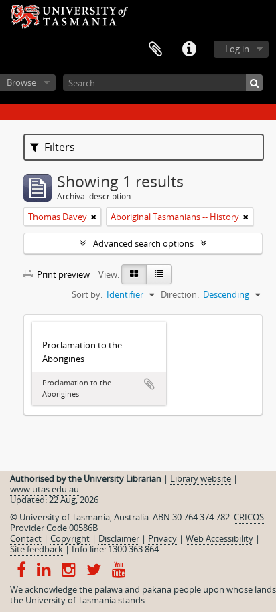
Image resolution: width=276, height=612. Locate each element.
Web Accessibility (219, 538)
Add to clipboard (149, 384)
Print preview (62, 274)
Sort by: (87, 294)
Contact (26, 538)
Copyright (70, 538)
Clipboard (155, 49)
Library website (200, 478)
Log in (237, 49)
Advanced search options (143, 243)
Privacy (162, 538)
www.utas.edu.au (44, 489)
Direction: (180, 294)
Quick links (189, 49)
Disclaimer (118, 538)
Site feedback (36, 549)
